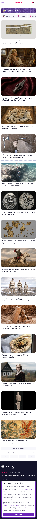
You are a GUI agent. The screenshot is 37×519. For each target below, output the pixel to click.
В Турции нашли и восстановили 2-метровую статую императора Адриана (17, 156)
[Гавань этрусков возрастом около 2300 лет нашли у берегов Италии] (18, 172)
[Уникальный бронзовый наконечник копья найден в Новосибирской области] (18, 86)
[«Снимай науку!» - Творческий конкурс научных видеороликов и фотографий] (33, 2)
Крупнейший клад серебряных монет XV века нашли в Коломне (18, 213)
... (28, 452)
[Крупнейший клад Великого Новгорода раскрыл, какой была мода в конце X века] (18, 57)
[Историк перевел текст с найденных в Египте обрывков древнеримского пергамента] (18, 229)
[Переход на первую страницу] (5, 456)
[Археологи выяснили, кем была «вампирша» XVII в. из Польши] (18, 372)
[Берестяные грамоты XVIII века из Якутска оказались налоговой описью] (18, 29)
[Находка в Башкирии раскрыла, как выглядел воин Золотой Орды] (18, 257)
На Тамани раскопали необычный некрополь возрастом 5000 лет (17, 128)
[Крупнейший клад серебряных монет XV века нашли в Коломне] (18, 200)
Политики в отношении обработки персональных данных (17, 504)
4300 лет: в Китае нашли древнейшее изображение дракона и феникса (15, 442)
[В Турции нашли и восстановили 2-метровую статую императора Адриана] (18, 143)
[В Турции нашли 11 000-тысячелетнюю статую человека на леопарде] (18, 314)
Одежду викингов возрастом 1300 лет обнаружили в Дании (15, 356)
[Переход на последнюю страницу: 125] (31, 456)
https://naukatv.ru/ (27, 489)
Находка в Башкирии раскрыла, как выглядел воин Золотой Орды (18, 270)
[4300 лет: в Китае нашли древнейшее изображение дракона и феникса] (18, 429)
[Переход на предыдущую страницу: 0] (14, 456)
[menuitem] (4, 473)
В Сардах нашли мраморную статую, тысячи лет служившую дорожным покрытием (17, 413)
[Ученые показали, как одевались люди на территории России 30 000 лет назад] (18, 286)
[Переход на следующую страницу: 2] (22, 456)
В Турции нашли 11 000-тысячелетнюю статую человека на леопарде (15, 327)
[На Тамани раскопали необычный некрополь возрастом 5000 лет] (18, 115)
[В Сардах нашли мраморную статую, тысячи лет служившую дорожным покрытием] (18, 400)
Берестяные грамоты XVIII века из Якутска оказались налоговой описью (17, 42)
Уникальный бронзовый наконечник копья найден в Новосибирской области (16, 99)
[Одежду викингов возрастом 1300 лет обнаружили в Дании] (18, 343)
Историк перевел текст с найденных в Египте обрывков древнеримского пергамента (18, 242)
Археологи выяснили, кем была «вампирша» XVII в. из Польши (17, 385)
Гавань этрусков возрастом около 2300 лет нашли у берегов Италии (17, 185)
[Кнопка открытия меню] (2, 2)
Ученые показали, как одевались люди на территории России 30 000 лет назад (16, 299)
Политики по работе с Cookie (10, 505)
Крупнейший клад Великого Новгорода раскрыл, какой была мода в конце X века (16, 70)
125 (33, 452)
